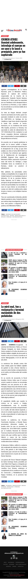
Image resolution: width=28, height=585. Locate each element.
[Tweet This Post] (11, 86)
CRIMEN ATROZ (5, 215)
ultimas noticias (17, 217)
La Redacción (7, 59)
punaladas (11, 486)
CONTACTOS (20, 566)
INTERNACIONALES (20, 562)
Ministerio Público (20, 215)
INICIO (5, 562)
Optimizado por (14, 576)
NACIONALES (11, 562)
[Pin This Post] (17, 86)
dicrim (12, 215)
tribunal (17, 486)
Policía (4, 217)
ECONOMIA (11, 564)
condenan (9, 485)
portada (9, 217)
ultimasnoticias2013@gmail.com (14, 553)
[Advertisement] (14, 14)
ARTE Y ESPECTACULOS (21, 564)
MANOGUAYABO (17, 485)
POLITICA (5, 564)
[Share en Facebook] (4, 86)
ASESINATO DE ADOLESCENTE (13, 214)
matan (24, 485)
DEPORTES (8, 566)
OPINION (14, 566)
